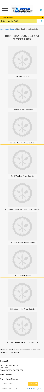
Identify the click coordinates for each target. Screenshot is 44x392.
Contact (29, 389)
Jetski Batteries (11, 29)
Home (2, 29)
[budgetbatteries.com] (22, 10)
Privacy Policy (37, 389)
